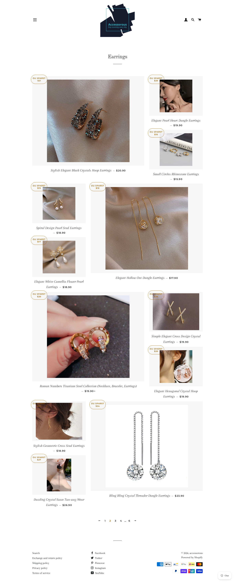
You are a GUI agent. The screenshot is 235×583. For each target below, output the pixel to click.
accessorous (196, 553)
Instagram (100, 568)
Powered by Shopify (192, 557)
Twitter (98, 558)
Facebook (99, 553)
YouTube (99, 573)
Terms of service (41, 573)
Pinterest (99, 563)
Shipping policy (40, 563)
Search (36, 553)
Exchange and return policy (47, 558)
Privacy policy (39, 568)
